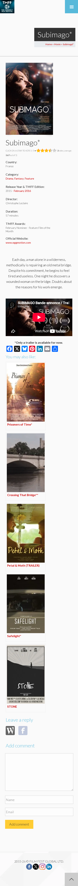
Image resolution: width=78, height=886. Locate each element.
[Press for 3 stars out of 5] (46, 150)
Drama (9, 178)
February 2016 (22, 190)
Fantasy (19, 178)
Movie (57, 44)
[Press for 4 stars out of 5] (50, 150)
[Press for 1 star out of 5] (39, 150)
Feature (29, 178)
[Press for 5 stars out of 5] (54, 150)
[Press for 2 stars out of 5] (42, 150)
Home (48, 44)
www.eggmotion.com (18, 242)
